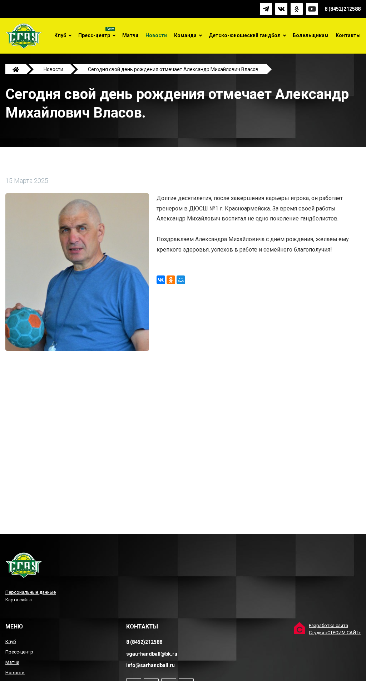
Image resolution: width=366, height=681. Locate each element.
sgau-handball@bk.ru (151, 654)
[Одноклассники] (171, 279)
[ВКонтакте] (161, 279)
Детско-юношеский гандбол (245, 35)
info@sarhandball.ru (150, 665)
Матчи (130, 35)
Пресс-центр (94, 35)
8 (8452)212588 (343, 9)
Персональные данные (30, 592)
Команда (185, 35)
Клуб (60, 35)
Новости (156, 35)
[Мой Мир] (181, 279)
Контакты (348, 35)
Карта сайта (18, 599)
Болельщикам (310, 35)
